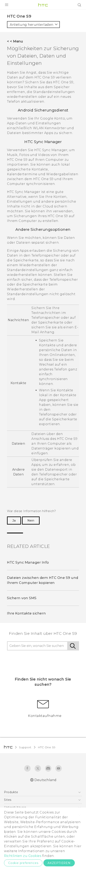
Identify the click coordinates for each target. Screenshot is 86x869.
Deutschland (45, 780)
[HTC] (43, 4)
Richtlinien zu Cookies (22, 856)
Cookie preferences (23, 863)
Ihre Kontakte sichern (26, 613)
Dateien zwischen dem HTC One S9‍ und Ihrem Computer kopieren (42, 580)
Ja (14, 520)
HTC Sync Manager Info (28, 562)
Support (25, 747)
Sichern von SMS (22, 598)
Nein (30, 520)
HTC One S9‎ (47, 747)
